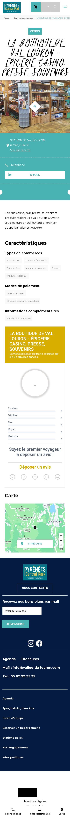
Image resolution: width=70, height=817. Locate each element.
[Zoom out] (61, 540)
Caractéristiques (40, 813)
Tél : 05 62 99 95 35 (18, 676)
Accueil (7, 18)
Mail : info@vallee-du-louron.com (31, 668)
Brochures (30, 659)
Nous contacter (35, 588)
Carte (61, 813)
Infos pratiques (13, 757)
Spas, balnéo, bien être (18, 708)
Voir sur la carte (20, 150)
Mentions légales (35, 801)
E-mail (35, 174)
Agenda (9, 659)
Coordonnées (13, 813)
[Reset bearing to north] (61, 545)
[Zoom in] (61, 535)
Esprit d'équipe (13, 718)
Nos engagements (15, 747)
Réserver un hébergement (21, 727)
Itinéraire (35, 543)
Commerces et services (23, 18)
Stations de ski (12, 737)
